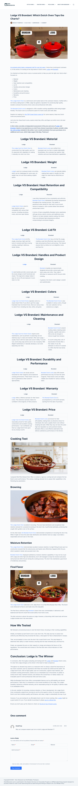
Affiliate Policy (60, 783)
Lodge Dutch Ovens (17, 206)
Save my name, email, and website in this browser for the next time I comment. (31, 764)
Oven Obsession (19, 780)
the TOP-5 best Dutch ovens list (34, 114)
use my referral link (50, 700)
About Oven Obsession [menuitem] (63, 4)
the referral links (15, 130)
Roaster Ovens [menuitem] (41, 4)
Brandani (55, 69)
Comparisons (35, 22)
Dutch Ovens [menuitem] (30, 4)
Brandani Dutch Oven (39, 200)
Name (14, 744)
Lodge (48, 69)
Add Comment (16, 750)
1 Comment (44, 22)
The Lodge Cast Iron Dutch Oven (21, 148)
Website (53, 744)
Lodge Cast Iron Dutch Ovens (20, 301)
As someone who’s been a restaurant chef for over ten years (27, 67)
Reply (65, 725)
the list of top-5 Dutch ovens (48, 704)
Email (33, 744)
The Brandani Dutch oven (17, 108)
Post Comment (16, 768)
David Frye (19, 726)
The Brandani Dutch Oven (43, 239)
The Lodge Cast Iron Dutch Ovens (21, 334)
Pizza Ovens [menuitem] (51, 4)
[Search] (73, 4)
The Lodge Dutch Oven (17, 101)
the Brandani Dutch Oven (29, 533)
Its (12, 272)
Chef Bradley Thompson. (32, 780)
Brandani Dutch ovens (44, 148)
